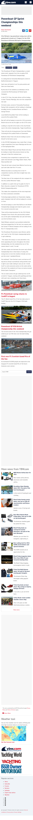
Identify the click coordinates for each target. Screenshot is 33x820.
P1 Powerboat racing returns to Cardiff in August (14, 295)
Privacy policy (10, 812)
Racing (15, 67)
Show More (7, 713)
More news (16, 610)
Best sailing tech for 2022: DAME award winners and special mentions (22, 544)
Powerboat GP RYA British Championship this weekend (12, 327)
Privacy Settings (17, 812)
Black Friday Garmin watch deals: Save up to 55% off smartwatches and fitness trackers (22, 502)
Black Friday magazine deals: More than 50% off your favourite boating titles (22, 558)
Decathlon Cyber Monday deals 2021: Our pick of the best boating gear (22, 488)
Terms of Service (11, 710)
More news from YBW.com (15, 469)
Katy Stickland (6, 30)
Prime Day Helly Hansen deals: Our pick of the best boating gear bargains (22, 571)
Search (29, 372)
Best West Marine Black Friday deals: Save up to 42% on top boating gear (22, 516)
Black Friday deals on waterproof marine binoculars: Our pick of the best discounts (22, 530)
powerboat (9, 67)
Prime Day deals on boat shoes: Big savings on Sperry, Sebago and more (22, 586)
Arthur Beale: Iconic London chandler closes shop (22, 598)
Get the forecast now (7, 742)
